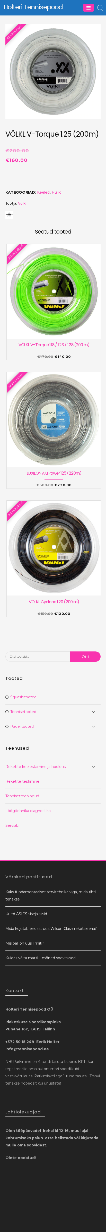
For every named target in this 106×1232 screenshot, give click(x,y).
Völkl (22, 203)
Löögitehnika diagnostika (28, 810)
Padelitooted (22, 726)
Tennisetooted (23, 711)
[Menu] (88, 8)
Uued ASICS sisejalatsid (26, 914)
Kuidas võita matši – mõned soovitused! (40, 958)
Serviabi (12, 825)
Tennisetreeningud (22, 796)
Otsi (85, 657)
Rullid (56, 192)
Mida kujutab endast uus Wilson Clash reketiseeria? (51, 928)
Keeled (43, 192)
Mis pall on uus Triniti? (24, 943)
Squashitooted (23, 697)
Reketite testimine (22, 781)
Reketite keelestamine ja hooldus (35, 766)
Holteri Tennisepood (33, 7)
